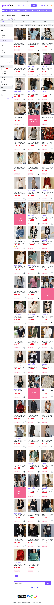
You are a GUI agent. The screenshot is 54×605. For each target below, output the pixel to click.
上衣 (2, 32)
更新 (36, 600)
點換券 (12, 10)
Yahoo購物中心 (9, 5)
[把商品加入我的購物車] (24, 50)
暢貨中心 (25, 10)
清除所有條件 (8, 98)
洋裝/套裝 (3, 52)
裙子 (2, 50)
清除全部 (14, 19)
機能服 (3, 45)
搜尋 (48, 583)
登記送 (18, 10)
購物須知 (25, 602)
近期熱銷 (45, 25)
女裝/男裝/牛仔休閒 (4, 28)
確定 (9, 62)
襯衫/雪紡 (3, 37)
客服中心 (15, 602)
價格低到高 (34, 25)
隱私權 (34, 602)
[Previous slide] (15, 34)
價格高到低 (40, 25)
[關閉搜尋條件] (25, 5)
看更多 (30, 10)
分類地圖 (39, 602)
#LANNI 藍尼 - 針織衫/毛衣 (33, 587)
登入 (42, 5)
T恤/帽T (3, 35)
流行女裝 (2, 30)
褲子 (2, 47)
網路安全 (30, 602)
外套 (2, 42)
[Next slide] (25, 34)
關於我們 (20, 602)
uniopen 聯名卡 (40, 10)
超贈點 (49, 10)
